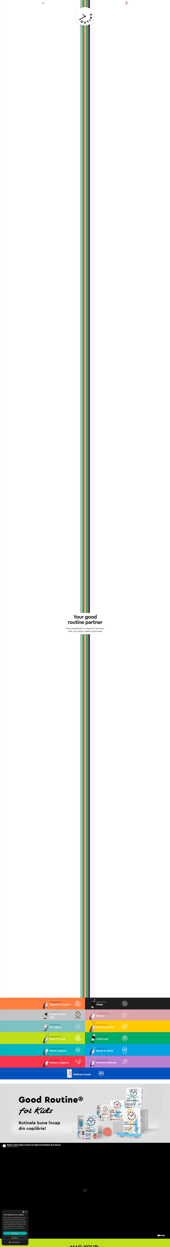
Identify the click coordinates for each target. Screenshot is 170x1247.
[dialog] (15, 1227)
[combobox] (23, 1212)
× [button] (26, 1211)
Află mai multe (7, 1230)
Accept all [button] (15, 1233)
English (126, 3)
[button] (15, 1242)
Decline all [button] (15, 1238)
